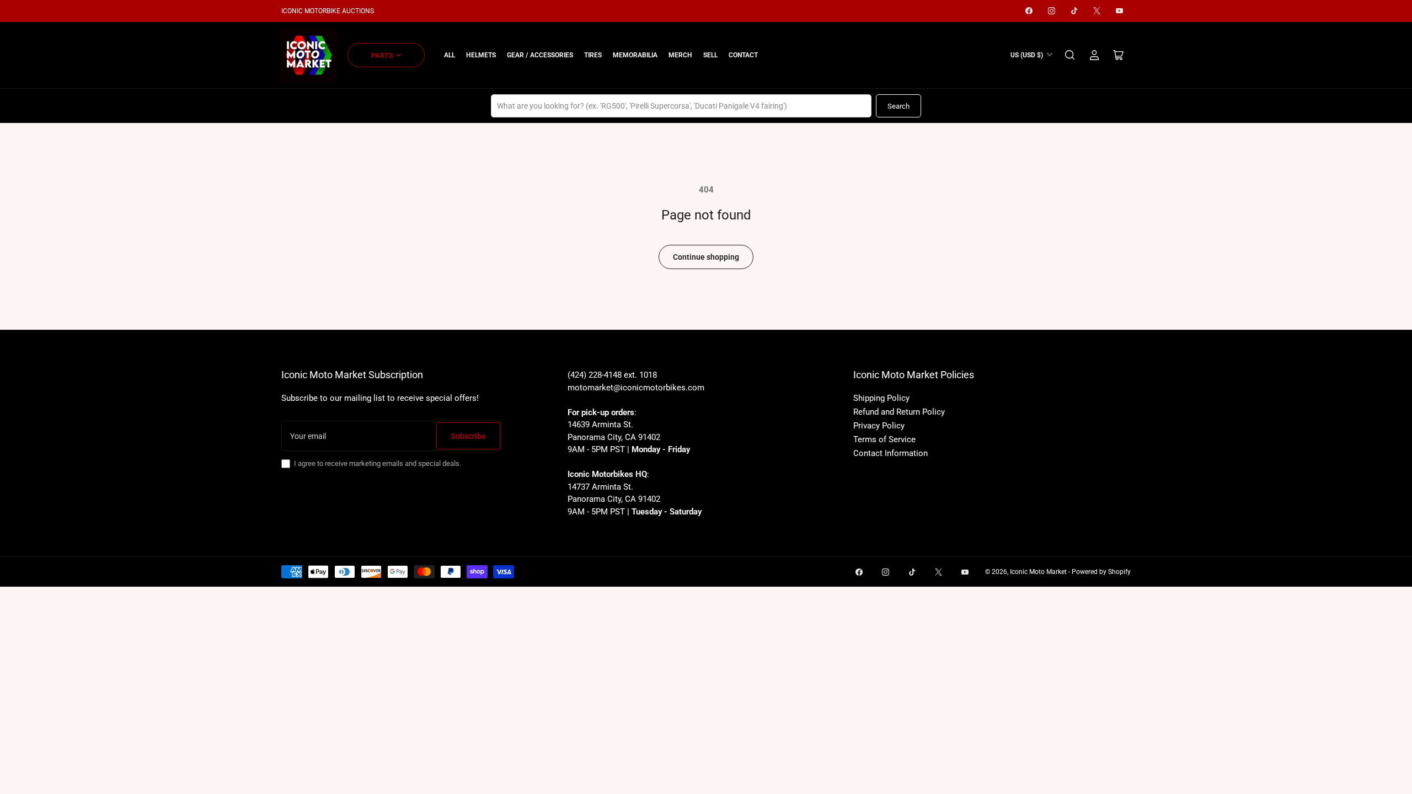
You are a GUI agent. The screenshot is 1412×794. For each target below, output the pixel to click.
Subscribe (468, 436)
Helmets (481, 55)
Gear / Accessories (540, 55)
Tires (593, 55)
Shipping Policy (881, 398)
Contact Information (890, 453)
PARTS (382, 55)
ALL (449, 55)
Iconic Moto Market (1038, 572)
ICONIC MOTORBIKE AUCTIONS (327, 11)
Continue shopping (706, 257)
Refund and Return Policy (899, 412)
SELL (710, 55)
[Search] (1070, 55)
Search (898, 106)
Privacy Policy (879, 426)
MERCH (680, 55)
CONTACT (743, 55)
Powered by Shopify (1101, 572)
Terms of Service (884, 439)
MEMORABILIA (635, 55)
